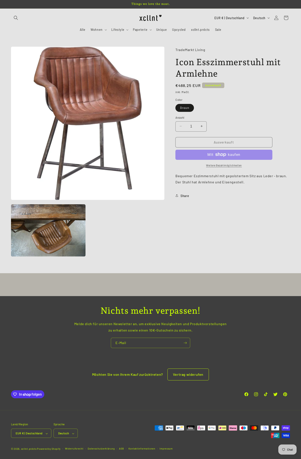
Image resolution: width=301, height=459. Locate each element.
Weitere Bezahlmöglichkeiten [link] (224, 165)
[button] (16, 18)
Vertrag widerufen (188, 374)
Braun (187, 108)
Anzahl (179, 117)
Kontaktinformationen (141, 448)
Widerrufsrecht (74, 448)
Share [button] (184, 195)
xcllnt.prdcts (29, 449)
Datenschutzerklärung (101, 448)
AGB (121, 448)
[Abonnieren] (185, 343)
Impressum (166, 448)
